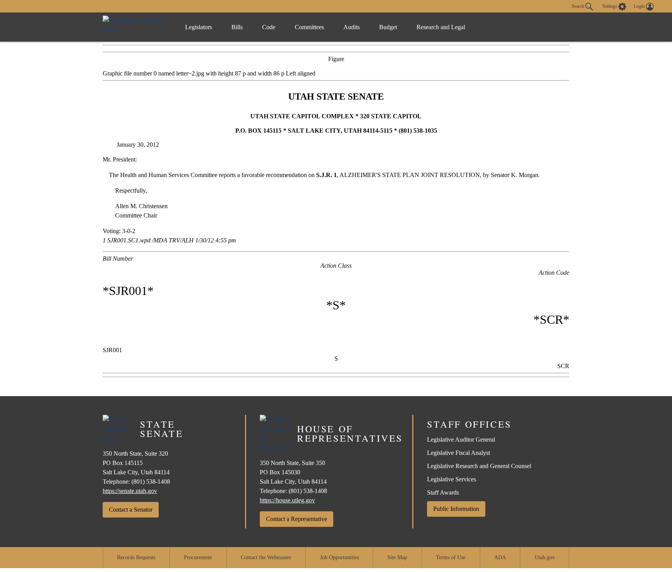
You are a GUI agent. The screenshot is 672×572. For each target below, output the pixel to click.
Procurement (198, 557)
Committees (309, 27)
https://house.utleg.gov (287, 500)
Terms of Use (451, 557)
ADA (500, 557)
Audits (351, 27)
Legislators (198, 27)
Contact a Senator (130, 509)
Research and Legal (440, 27)
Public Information (456, 508)
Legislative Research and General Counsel (479, 466)
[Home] (136, 27)
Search (578, 6)
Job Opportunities (339, 557)
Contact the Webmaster (266, 557)
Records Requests (136, 557)
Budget (388, 27)
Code (268, 27)
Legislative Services (451, 479)
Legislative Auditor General (461, 439)
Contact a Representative (296, 519)
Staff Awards (443, 492)
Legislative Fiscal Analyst (458, 452)
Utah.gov (545, 557)
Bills (237, 27)
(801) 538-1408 (150, 481)
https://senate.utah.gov (130, 491)
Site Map (397, 557)
